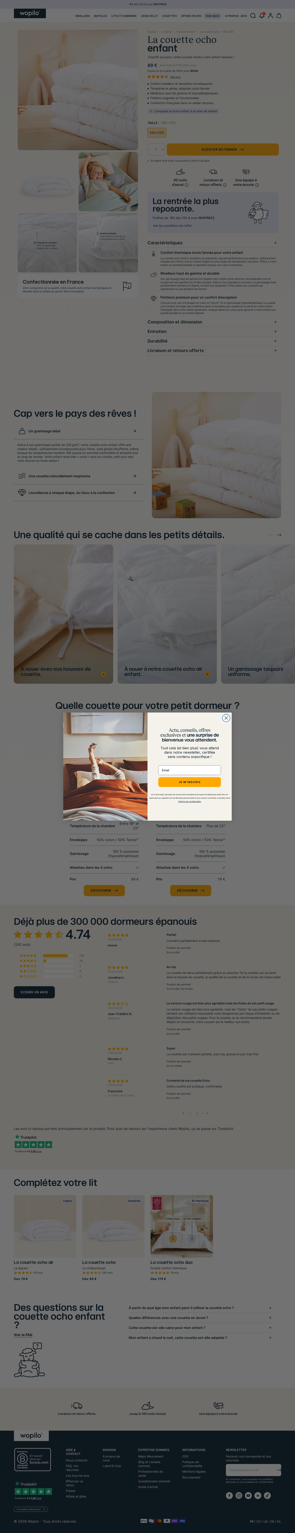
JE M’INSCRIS (190, 782)
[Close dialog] (226, 718)
